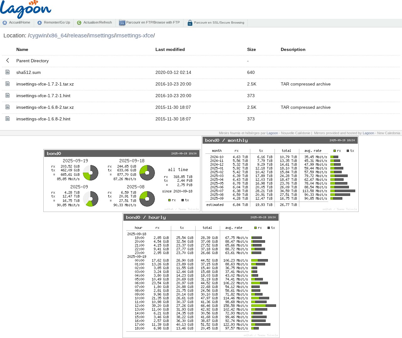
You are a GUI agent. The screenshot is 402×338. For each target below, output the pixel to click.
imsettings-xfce (134, 35)
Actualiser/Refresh (98, 22)
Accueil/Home (19, 22)
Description (293, 49)
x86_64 (57, 35)
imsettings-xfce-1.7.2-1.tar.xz (45, 83)
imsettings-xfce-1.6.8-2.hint (43, 118)
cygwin (38, 35)
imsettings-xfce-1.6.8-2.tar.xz (45, 107)
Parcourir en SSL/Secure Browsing (218, 22)
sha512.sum (28, 72)
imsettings (101, 35)
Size (251, 49)
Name (22, 49)
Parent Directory (32, 60)
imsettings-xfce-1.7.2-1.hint (43, 95)
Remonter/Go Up (57, 22)
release (77, 35)
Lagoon (272, 133)
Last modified (170, 49)
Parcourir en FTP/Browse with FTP (152, 22)
